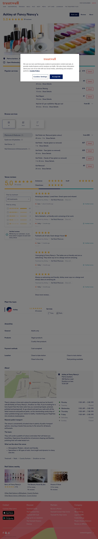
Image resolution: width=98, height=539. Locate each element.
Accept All (56, 77)
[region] (49, 67)
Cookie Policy (35, 71)
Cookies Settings (40, 77)
